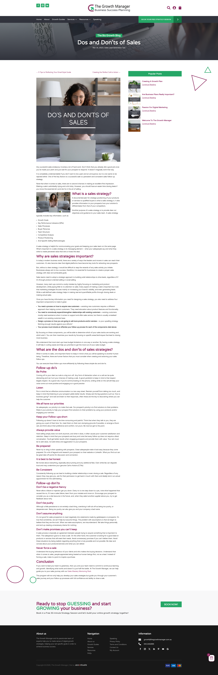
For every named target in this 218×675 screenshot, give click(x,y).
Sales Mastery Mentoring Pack (79, 571)
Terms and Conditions (118, 644)
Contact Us (114, 647)
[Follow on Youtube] (163, 649)
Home (39, 20)
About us (90, 642)
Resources (83, 20)
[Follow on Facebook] (38, 5)
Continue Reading (149, 85)
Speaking (97, 20)
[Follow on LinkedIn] (47, 5)
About (47, 20)
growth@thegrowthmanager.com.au (158, 640)
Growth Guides (58, 20)
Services (71, 20)
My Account (114, 650)
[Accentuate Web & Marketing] (81, 665)
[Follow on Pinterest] (158, 649)
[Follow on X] (149, 649)
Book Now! (171, 604)
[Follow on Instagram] (43, 5)
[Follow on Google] (167, 649)
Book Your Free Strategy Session (156, 19)
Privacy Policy (115, 642)
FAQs (89, 653)
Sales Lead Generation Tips (115, 48)
